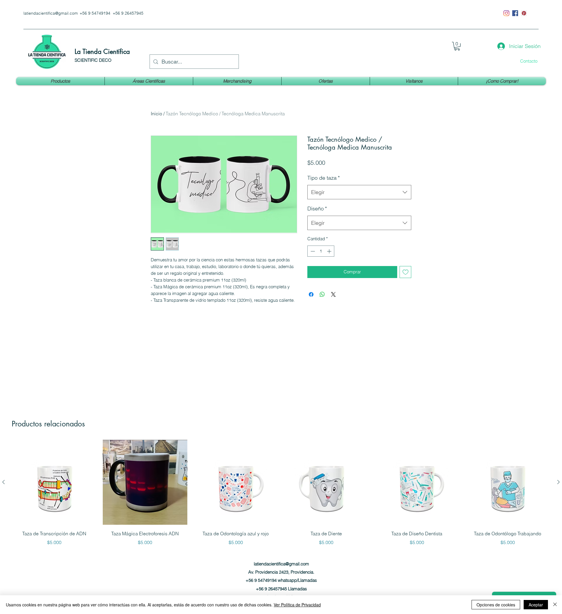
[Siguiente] (558, 482)
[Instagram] (506, 13)
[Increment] (330, 251)
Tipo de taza (323, 177)
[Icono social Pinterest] (524, 13)
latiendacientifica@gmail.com (50, 13)
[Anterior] (3, 482)
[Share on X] (333, 294)
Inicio (156, 113)
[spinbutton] (321, 251)
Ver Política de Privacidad (297, 605)
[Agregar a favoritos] (406, 272)
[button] (457, 46)
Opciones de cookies (496, 605)
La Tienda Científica (102, 51)
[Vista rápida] (54, 482)
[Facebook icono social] (515, 13)
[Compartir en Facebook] (311, 294)
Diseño (317, 208)
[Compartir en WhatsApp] (322, 294)
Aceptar (536, 605)
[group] (281, 493)
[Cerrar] (554, 604)
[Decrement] (312, 251)
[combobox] (359, 192)
